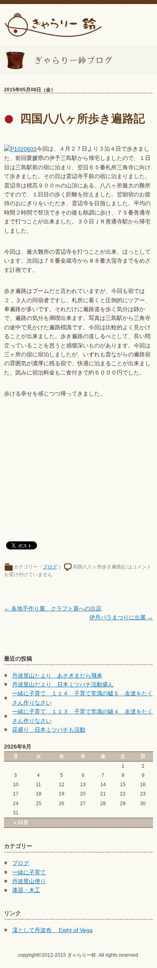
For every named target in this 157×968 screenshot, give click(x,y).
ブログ (50, 567)
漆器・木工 (26, 890)
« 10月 (21, 822)
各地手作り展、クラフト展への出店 (52, 608)
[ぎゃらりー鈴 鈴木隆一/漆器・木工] (53, 24)
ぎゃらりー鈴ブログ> (56, 60)
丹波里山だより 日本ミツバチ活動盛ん (63, 684)
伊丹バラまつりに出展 (121, 617)
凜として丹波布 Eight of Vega (52, 930)
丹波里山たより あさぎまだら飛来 (57, 675)
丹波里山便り (29, 881)
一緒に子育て (29, 872)
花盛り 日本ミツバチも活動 (48, 729)
